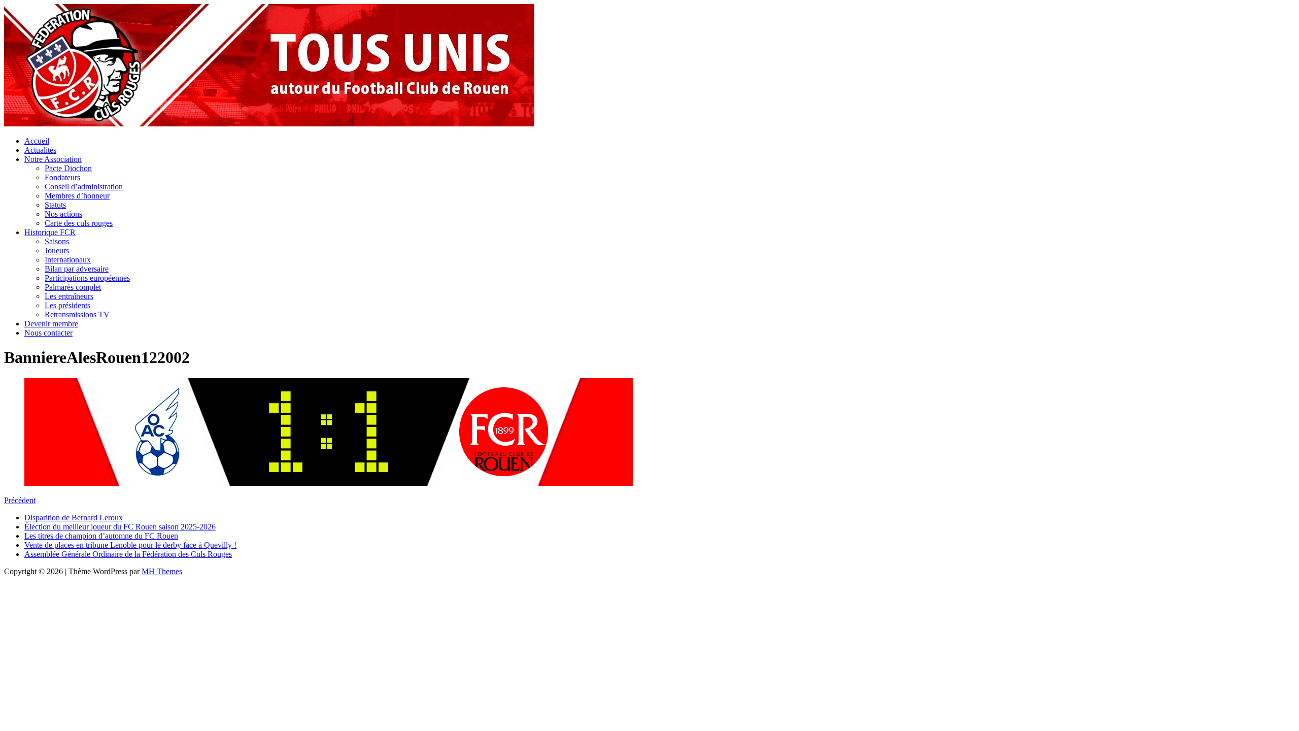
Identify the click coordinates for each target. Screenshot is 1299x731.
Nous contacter (48, 332)
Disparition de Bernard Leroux (73, 517)
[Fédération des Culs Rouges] (269, 123)
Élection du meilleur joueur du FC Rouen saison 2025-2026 (120, 526)
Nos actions (63, 214)
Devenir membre (51, 323)
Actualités (40, 150)
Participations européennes (87, 278)
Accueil (36, 141)
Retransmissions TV (77, 314)
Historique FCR (50, 232)
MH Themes (162, 571)
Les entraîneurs (69, 296)
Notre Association (53, 159)
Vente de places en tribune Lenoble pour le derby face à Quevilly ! (130, 545)
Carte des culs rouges (79, 223)
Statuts (55, 205)
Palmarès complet (73, 287)
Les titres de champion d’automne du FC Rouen (101, 535)
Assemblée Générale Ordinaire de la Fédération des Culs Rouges (128, 554)
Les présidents (67, 305)
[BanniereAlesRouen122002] (328, 483)
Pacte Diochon (68, 168)
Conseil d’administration (84, 186)
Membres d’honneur (77, 195)
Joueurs (57, 250)
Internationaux (68, 259)
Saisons (57, 241)
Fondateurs (62, 177)
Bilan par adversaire (77, 268)
